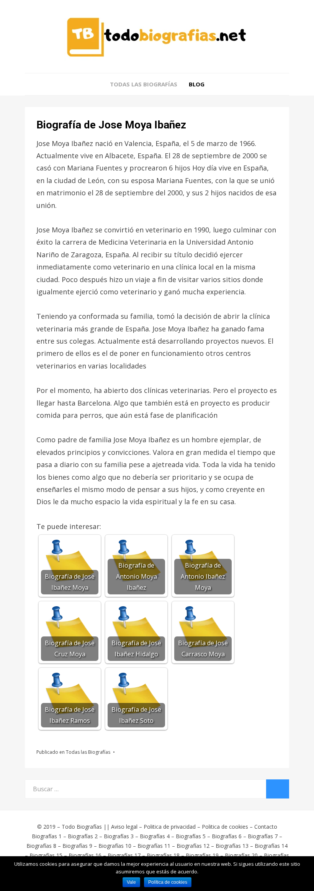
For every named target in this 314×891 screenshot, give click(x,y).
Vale (131, 882)
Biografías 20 (241, 855)
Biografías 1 (47, 836)
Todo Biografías (82, 826)
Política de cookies (167, 882)
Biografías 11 (153, 845)
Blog (196, 84)
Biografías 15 (45, 855)
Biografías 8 (41, 845)
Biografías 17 (124, 855)
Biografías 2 (83, 836)
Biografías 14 (271, 845)
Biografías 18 (163, 855)
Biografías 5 (191, 836)
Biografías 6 (227, 836)
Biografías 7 (263, 836)
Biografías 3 (119, 836)
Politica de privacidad (170, 826)
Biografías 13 (232, 845)
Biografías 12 (193, 845)
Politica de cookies (225, 826)
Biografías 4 (155, 836)
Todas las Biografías (143, 84)
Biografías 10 (114, 845)
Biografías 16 (85, 855)
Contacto (265, 826)
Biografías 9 (77, 845)
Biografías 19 (202, 855)
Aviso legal (124, 826)
